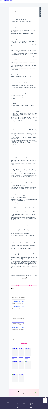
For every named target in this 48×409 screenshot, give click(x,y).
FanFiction (31, 407)
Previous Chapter (17, 285)
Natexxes (13, 11)
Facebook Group (38, 400)
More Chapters (24, 343)
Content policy (31, 403)
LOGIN (14, 0)
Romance (18, 400)
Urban (17, 407)
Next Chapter (30, 285)
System (17, 404)
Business (24, 403)
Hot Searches (31, 404)
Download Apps (31, 400)
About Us (24, 400)
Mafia (17, 403)
